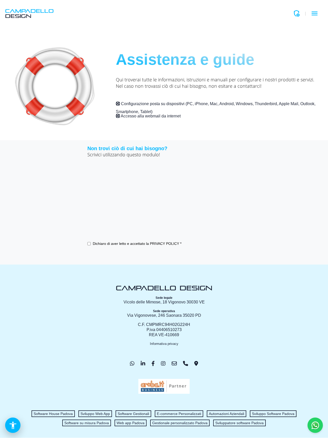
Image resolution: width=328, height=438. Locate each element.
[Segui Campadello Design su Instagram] (163, 363)
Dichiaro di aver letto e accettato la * (137, 243)
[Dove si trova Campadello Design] (196, 363)
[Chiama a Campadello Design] (185, 363)
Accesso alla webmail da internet (150, 116)
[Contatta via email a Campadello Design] (174, 363)
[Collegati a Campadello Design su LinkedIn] (143, 363)
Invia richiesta (107, 254)
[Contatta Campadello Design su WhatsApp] (132, 363)
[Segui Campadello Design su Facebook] (153, 363)
